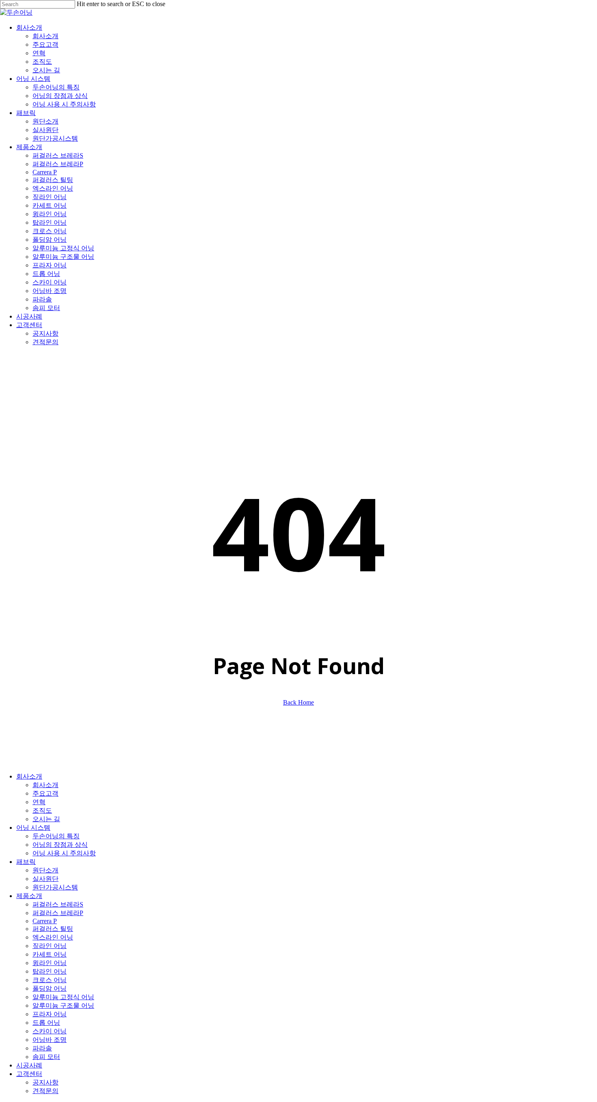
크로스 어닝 (49, 979)
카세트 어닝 (49, 954)
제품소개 (29, 895)
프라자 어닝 (49, 1014)
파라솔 (42, 1048)
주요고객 (45, 793)
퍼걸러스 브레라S (57, 904)
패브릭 (26, 861)
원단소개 (45, 870)
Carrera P (44, 921)
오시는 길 (46, 819)
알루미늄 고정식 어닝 (63, 997)
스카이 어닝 (49, 1031)
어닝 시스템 (33, 827)
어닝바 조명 (49, 1039)
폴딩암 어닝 (49, 988)
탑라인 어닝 (49, 971)
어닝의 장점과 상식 (60, 844)
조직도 (42, 810)
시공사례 (29, 1065)
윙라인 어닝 (49, 962)
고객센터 (29, 1073)
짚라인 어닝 (49, 945)
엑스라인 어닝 (52, 937)
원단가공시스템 (55, 887)
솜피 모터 (46, 1056)
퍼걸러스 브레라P (57, 912)
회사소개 (29, 776)
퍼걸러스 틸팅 (52, 928)
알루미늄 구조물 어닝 (63, 1005)
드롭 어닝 (46, 1022)
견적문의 (45, 1090)
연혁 (38, 801)
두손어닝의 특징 (56, 836)
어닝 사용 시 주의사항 (64, 853)
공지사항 (45, 1082)
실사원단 (45, 878)
